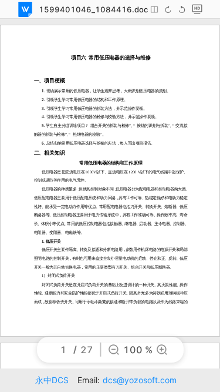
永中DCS (52, 380)
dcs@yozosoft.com (140, 380)
